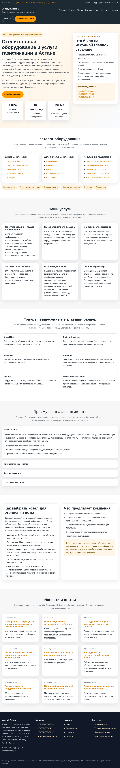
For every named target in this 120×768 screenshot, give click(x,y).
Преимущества (91, 10)
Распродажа (51, 178)
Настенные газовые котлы (97, 165)
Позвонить (32, 94)
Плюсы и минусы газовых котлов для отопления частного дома (18, 655)
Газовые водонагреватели (97, 174)
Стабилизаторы (53, 174)
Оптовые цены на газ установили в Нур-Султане (58, 622)
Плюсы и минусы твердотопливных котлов (18, 687)
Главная (62, 10)
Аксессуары (51, 161)
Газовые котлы (13, 161)
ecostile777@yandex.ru (88, 91)
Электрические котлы (16, 174)
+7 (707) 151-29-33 (33, 3)
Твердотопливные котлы (17, 165)
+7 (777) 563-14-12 (17, 3)
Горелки (49, 165)
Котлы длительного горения (98, 178)
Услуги (80, 10)
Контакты (114, 10)
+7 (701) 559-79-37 (46, 732)
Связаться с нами (25, 19)
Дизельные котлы (14, 169)
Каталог (71, 10)
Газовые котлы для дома (96, 169)
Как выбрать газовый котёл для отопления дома (58, 653)
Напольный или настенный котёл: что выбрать (58, 687)
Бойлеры (11, 178)
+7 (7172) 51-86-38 (49, 3)
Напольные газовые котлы (97, 161)
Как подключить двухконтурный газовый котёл (97, 655)
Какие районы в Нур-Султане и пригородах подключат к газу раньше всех (20, 624)
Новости (104, 10)
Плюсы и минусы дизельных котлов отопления (99, 687)
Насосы (49, 169)
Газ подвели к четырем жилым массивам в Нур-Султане (96, 624)
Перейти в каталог (12, 94)
